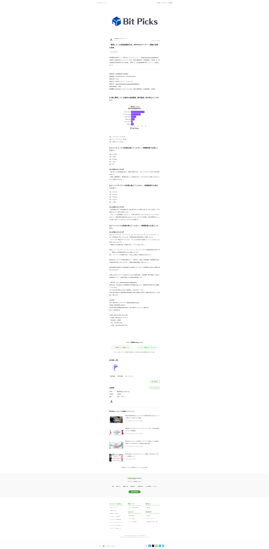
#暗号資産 (120, 376)
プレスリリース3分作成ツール (116, 525)
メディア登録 (131, 518)
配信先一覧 (125, 486)
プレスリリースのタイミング (116, 522)
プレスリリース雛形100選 (115, 519)
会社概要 (148, 507)
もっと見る (144, 467)
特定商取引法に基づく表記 (152, 521)
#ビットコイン (129, 376)
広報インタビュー (113, 507)
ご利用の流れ (140, 486)
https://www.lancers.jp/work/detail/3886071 (127, 84)
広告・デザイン (121, 396)
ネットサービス (114, 51)
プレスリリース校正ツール (115, 528)
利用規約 (148, 515)
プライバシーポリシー (151, 518)
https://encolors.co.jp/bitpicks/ (150, 57)
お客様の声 (132, 486)
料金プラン (118, 486)
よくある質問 (148, 486)
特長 (113, 486)
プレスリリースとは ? (110, 546)
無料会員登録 (134, 491)
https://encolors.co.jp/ (133, 302)
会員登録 (170, 2)
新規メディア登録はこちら (123, 347)
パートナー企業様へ (133, 521)
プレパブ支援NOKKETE (134, 507)
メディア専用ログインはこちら (148, 347)
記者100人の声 (113, 510)
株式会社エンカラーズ (120, 38)
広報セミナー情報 (113, 513)
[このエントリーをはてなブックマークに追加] (160, 546)
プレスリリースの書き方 (115, 516)
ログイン (165, 2)
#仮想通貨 (112, 376)
